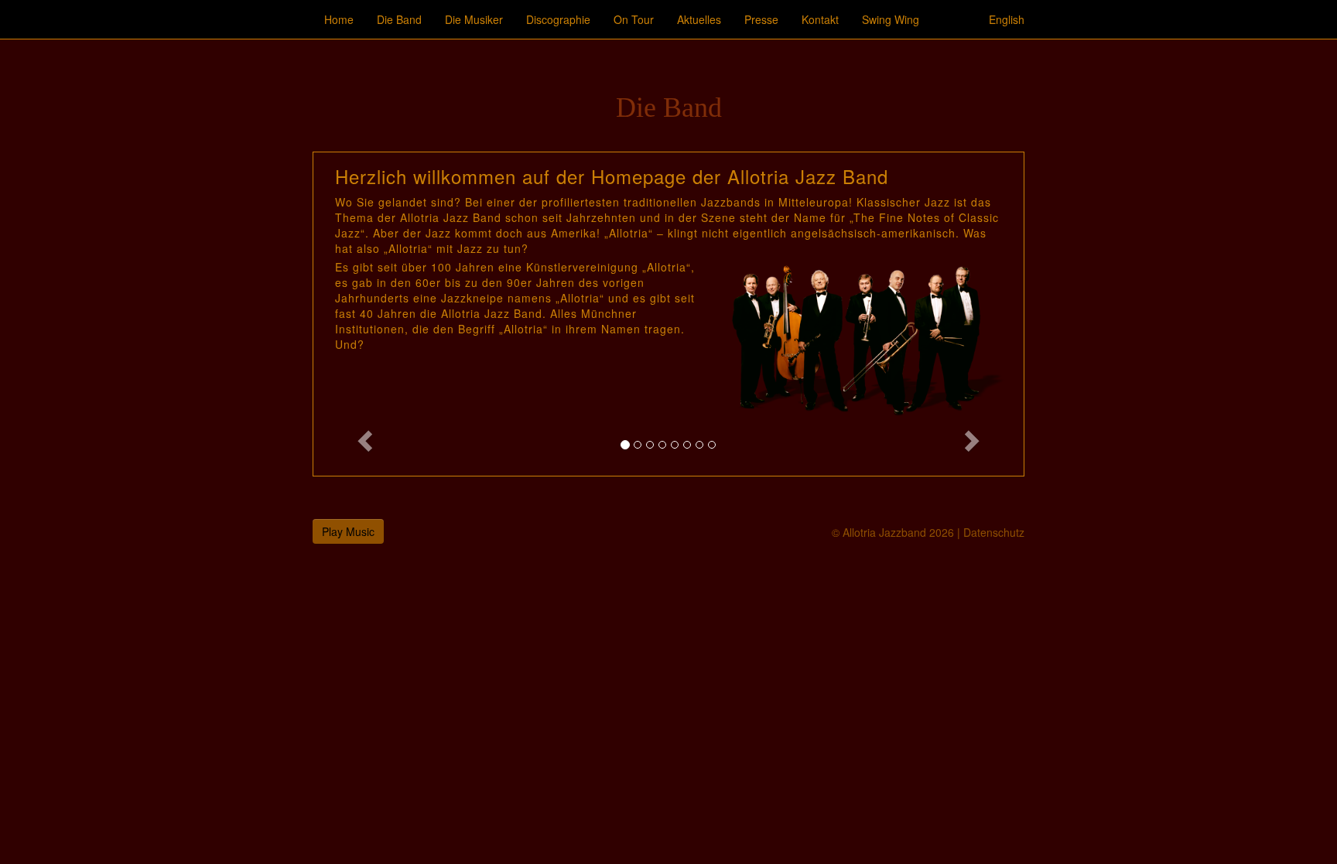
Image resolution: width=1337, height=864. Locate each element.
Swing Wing (890, 19)
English (1006, 19)
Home (339, 19)
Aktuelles (699, 19)
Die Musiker (474, 19)
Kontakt (820, 19)
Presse (761, 19)
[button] (366, 314)
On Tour (634, 19)
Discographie (558, 19)
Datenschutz (993, 532)
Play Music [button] (348, 531)
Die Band (399, 19)
